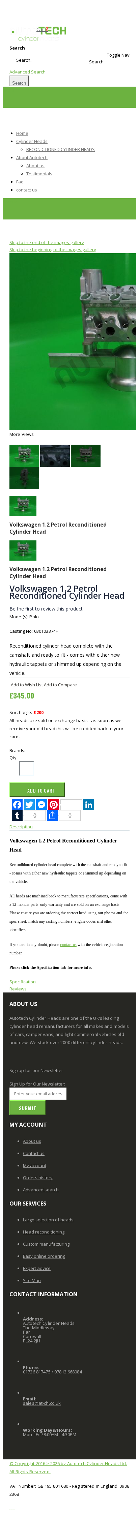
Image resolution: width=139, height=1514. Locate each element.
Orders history (38, 1178)
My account (34, 1165)
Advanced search (41, 1190)
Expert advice (37, 1268)
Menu (9, 90)
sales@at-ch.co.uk (42, 1403)
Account (11, 202)
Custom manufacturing (46, 1244)
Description (21, 827)
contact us (68, 944)
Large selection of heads (48, 1220)
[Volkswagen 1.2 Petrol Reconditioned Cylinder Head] (24, 455)
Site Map (32, 1280)
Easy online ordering (44, 1256)
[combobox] (38, 60)
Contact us (34, 1153)
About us (32, 1141)
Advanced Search (27, 72)
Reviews (18, 989)
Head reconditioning (43, 1232)
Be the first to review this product (46, 608)
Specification (22, 982)
